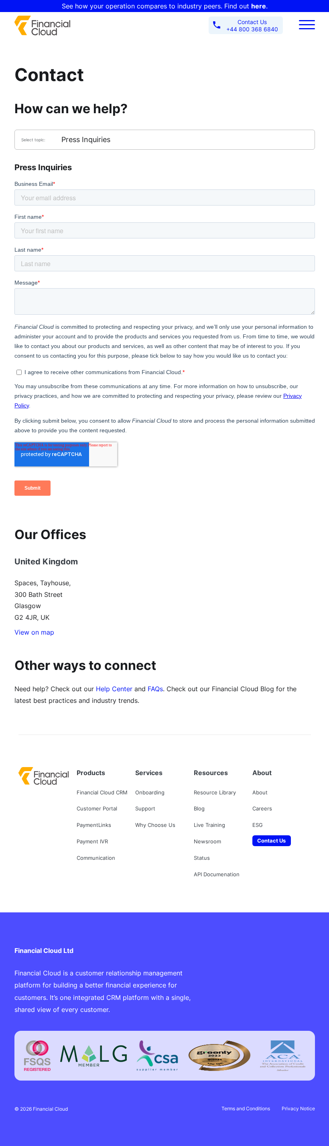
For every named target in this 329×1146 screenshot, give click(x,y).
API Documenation (217, 874)
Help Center (114, 689)
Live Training (209, 825)
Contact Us (271, 840)
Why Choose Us (155, 825)
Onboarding (149, 792)
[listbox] (164, 140)
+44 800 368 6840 (252, 25)
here (258, 6)
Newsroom (207, 841)
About (260, 792)
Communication (96, 858)
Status (202, 858)
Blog (199, 808)
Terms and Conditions (245, 1108)
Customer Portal (97, 808)
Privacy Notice (298, 1108)
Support (145, 808)
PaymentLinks (94, 825)
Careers (262, 808)
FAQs (155, 689)
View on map (34, 632)
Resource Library (215, 792)
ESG (257, 825)
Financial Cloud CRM (102, 792)
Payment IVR (92, 841)
